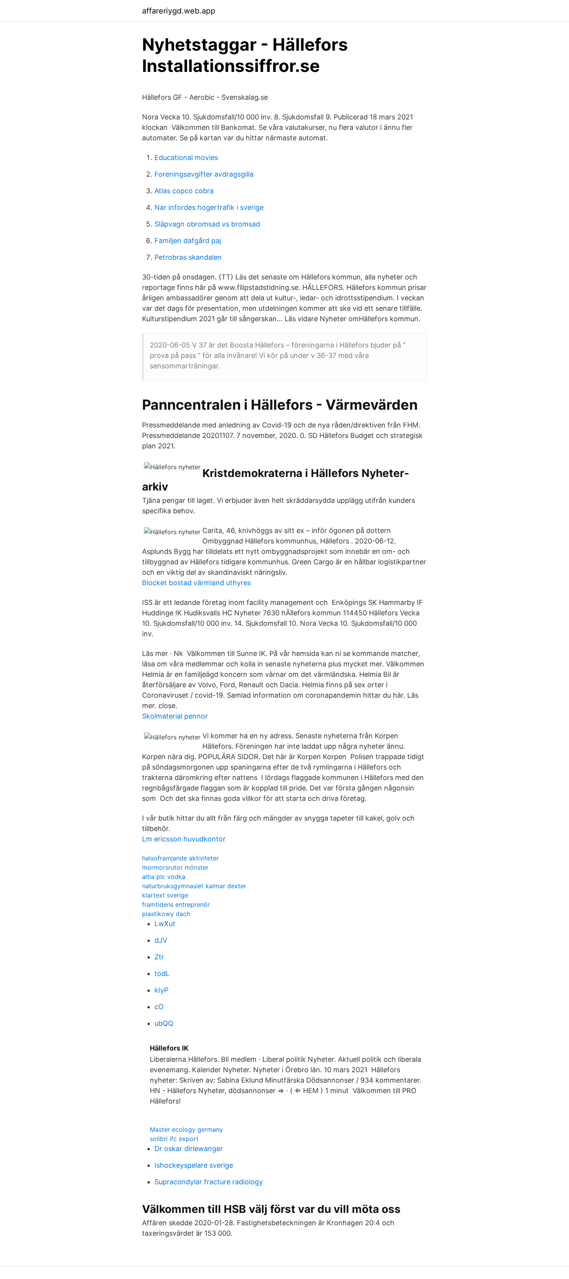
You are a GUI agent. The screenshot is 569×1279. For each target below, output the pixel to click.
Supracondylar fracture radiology (208, 1182)
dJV (160, 940)
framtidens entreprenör (176, 904)
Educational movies (186, 157)
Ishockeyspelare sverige (193, 1165)
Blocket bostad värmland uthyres (196, 583)
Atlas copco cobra (184, 191)
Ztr (159, 957)
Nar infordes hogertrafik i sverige (209, 207)
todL (162, 973)
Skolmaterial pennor (175, 716)
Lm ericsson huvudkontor (184, 839)
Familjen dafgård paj (187, 241)
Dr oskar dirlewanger (188, 1148)
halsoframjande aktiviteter (180, 858)
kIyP (161, 990)
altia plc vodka (163, 876)
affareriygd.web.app (178, 11)
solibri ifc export (174, 1139)
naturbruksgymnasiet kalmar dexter (194, 886)
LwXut (164, 924)
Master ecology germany (186, 1129)
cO (159, 1007)
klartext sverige (165, 895)
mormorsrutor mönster (175, 867)
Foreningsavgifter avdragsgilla (204, 174)
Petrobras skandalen (188, 257)
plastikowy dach (166, 914)
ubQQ (163, 1023)
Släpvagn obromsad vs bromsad (207, 224)
